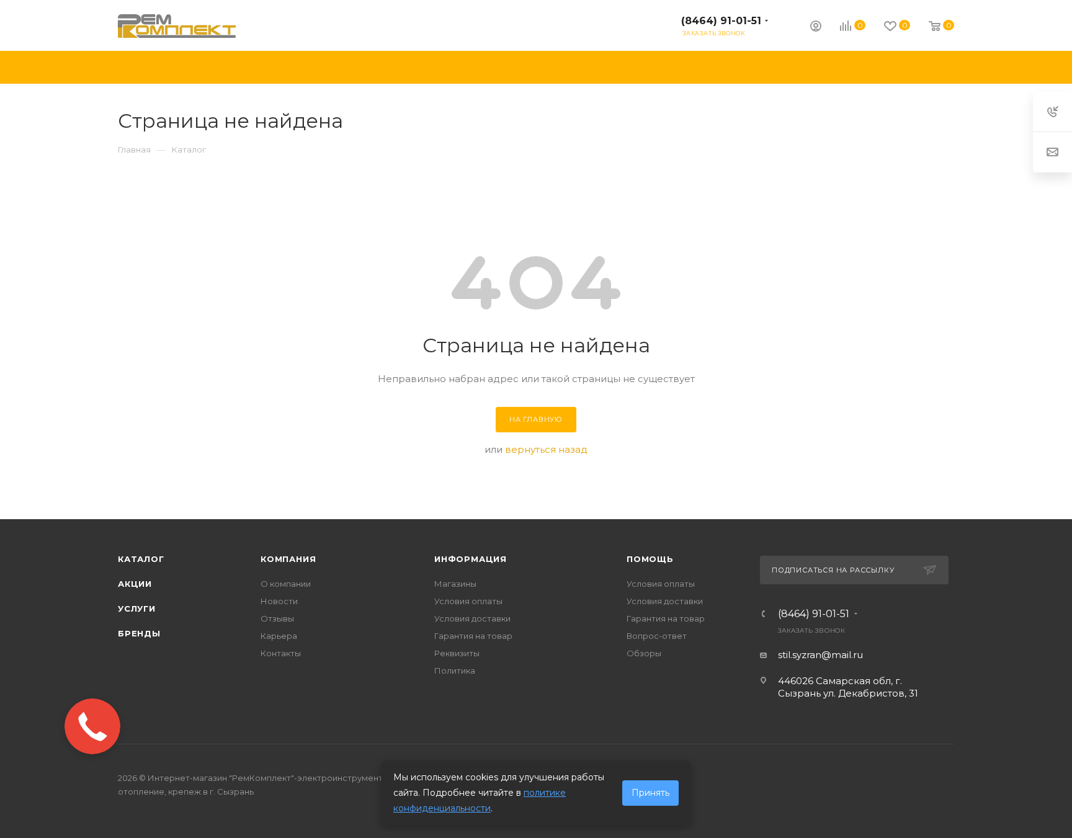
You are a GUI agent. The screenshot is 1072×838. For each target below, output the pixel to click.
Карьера (279, 636)
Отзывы (277, 618)
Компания (288, 559)
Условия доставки (472, 618)
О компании (286, 584)
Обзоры (644, 653)
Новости (279, 601)
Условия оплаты (468, 601)
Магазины (455, 584)
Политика (454, 670)
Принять (650, 792)
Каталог (141, 559)
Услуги (137, 608)
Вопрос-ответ (657, 636)
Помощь (650, 559)
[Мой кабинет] (815, 27)
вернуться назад (546, 449)
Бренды (139, 633)
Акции (135, 584)
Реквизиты (457, 653)
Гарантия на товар (473, 636)
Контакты (281, 653)
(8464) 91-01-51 (721, 21)
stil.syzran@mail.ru (820, 655)
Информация (470, 559)
